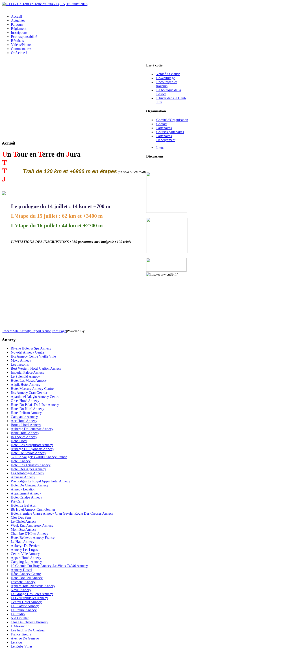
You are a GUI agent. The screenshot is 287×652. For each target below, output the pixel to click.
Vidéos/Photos (21, 45)
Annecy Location (23, 489)
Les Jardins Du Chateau (28, 630)
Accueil (16, 16)
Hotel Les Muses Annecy (29, 380)
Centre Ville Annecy (25, 554)
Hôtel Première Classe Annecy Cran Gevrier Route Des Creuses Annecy (62, 513)
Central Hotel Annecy (26, 602)
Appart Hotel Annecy (26, 558)
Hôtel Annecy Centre (26, 574)
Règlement (18, 28)
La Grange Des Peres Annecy (32, 594)
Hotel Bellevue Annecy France (32, 537)
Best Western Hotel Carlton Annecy (36, 368)
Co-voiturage (165, 78)
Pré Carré (17, 501)
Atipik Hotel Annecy (25, 384)
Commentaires (21, 49)
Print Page (59, 331)
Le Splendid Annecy (25, 376)
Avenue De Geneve (25, 638)
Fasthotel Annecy (23, 582)
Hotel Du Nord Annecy (27, 409)
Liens (160, 147)
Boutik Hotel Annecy (26, 425)
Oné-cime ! (19, 53)
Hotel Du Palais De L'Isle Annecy (35, 405)
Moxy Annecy (21, 360)
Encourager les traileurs (166, 84)
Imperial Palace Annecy (27, 372)
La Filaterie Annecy (25, 606)
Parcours (17, 24)
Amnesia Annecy (23, 477)
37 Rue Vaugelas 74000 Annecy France (39, 457)
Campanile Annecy (24, 417)
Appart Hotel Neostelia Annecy (33, 586)
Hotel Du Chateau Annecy (29, 485)
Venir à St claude (168, 74)
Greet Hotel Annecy (25, 401)
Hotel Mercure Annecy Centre (32, 388)
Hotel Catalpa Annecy (26, 497)
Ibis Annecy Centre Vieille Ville (33, 356)
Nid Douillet (19, 618)
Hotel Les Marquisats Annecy (32, 445)
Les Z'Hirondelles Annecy (29, 598)
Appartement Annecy (26, 493)
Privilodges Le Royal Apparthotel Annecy (40, 481)
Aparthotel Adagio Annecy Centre (35, 396)
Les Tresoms (20, 364)
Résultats (17, 41)
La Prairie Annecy (24, 610)
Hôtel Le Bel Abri (23, 505)
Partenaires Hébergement (165, 138)
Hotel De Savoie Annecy (28, 453)
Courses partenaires (170, 132)
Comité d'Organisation (172, 120)
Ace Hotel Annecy (24, 421)
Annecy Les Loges (24, 550)
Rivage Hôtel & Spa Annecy (31, 348)
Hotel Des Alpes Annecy (28, 469)
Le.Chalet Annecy (24, 521)
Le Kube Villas (21, 646)
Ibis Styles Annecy (24, 437)
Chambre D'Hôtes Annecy (29, 533)
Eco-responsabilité (24, 36)
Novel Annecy (21, 590)
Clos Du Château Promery (29, 622)
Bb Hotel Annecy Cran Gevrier (33, 509)
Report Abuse (41, 331)
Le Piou (16, 642)
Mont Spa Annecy (24, 529)
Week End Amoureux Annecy (32, 525)
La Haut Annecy (22, 541)
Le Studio (18, 614)
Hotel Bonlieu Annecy (27, 578)
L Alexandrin (20, 626)
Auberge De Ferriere (25, 546)
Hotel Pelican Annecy (26, 413)
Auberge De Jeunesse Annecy (32, 429)
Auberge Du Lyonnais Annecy (32, 449)
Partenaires (164, 128)
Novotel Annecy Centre (27, 352)
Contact (161, 124)
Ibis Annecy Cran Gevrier (29, 392)
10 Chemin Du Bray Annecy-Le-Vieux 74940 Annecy (49, 566)
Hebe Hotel (19, 441)
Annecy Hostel (21, 570)
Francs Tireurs (21, 634)
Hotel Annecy (20, 461)
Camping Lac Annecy (26, 562)
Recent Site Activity (16, 331)
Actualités (18, 20)
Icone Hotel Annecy (25, 433)
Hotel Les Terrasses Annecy (30, 465)
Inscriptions (19, 32)
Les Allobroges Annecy (27, 473)
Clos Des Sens (21, 517)
